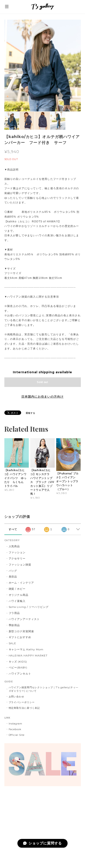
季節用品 (14, 625)
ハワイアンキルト (20, 673)
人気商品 (14, 546)
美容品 (13, 576)
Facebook (15, 729)
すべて (13, 529)
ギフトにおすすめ (20, 637)
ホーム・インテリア (21, 582)
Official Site (16, 734)
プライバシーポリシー (22, 702)
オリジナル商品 (19, 594)
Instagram (15, 723)
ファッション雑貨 (20, 564)
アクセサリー (17, 558)
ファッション (17, 552)
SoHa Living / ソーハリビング (29, 606)
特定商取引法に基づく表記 (24, 707)
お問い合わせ (16, 696)
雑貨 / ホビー (17, 588)
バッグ (13, 570)
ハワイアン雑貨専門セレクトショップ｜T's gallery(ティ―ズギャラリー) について (43, 689)
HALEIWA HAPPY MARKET (28, 655)
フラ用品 (14, 613)
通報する (30, 413)
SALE (12, 643)
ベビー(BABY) (18, 667)
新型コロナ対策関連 (21, 631)
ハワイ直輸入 (17, 601)
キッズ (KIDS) (18, 661)
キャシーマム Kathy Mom (26, 649)
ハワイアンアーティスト (24, 619)
